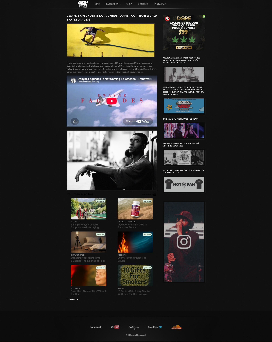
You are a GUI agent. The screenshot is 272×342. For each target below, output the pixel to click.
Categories (110, 4)
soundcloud (176, 327)
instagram (134, 327)
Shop (129, 4)
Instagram (160, 4)
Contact (143, 4)
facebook (96, 327)
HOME (97, 4)
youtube (115, 327)
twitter (155, 327)
